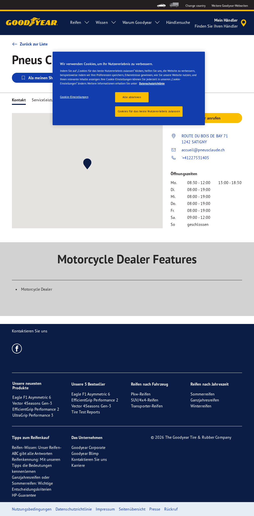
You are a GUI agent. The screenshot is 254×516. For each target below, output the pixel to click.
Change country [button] (196, 5)
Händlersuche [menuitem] (178, 22)
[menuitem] (161, 4)
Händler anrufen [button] (206, 118)
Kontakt (19, 99)
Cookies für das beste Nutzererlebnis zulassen (149, 111)
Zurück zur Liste (34, 43)
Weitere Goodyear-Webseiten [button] (230, 5)
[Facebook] (17, 348)
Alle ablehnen (132, 97)
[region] (129, 88)
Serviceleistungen (47, 99)
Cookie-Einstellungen (74, 97)
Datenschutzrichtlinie (152, 83)
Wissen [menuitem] (102, 22)
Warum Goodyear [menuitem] (137, 22)
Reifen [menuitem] (75, 22)
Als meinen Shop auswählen (52, 77)
